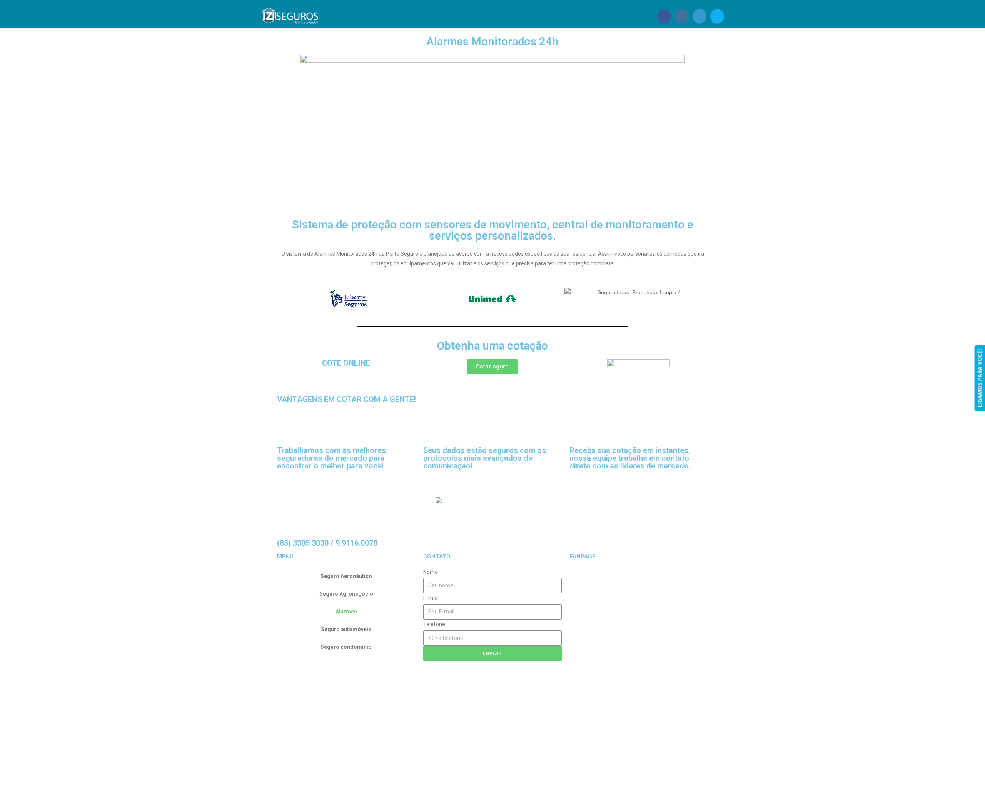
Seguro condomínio (346, 647)
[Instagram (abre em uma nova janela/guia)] (682, 16)
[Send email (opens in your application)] (717, 16)
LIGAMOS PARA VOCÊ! (979, 378)
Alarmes (346, 611)
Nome (430, 572)
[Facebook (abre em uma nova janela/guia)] (664, 16)
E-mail (431, 598)
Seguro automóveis (346, 629)
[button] (492, 366)
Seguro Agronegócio (346, 594)
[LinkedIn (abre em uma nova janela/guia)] (699, 16)
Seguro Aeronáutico (346, 576)
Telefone (434, 624)
